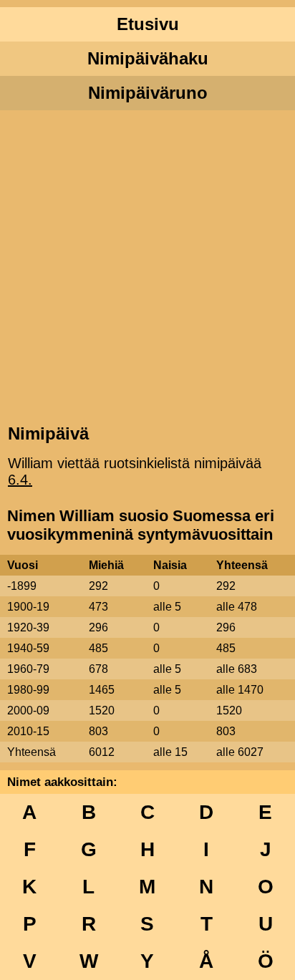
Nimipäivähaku (147, 58)
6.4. (20, 479)
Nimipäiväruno (148, 92)
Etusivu (148, 24)
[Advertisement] (147, 265)
